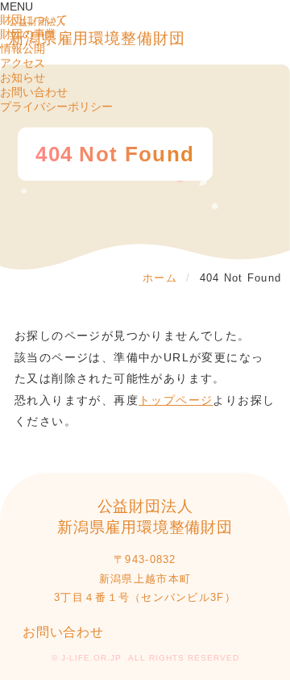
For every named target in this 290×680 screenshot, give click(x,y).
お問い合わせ (34, 92)
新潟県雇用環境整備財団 (97, 32)
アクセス (22, 62)
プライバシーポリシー (56, 106)
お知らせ (22, 77)
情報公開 (22, 48)
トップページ (176, 400)
